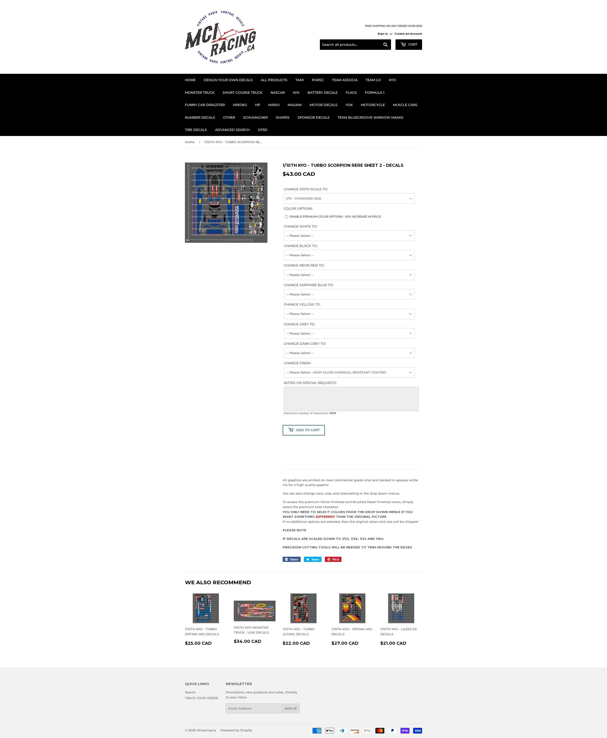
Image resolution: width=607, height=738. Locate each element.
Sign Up (291, 708)
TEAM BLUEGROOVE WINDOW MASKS (370, 117)
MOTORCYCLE (373, 105)
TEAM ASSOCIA (345, 80)
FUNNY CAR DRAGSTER (205, 105)
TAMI (299, 80)
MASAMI (295, 105)
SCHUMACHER (255, 117)
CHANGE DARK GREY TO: (305, 343)
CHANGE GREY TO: (299, 324)
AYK (296, 92)
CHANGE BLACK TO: (300, 246)
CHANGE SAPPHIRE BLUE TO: (308, 285)
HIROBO (240, 105)
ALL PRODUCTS (274, 80)
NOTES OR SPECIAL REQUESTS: (310, 383)
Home (190, 80)
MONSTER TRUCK (200, 92)
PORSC (318, 80)
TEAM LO (373, 80)
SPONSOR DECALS (314, 117)
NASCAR (278, 92)
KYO (392, 80)
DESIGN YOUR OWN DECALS (228, 80)
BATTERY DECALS (323, 92)
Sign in (382, 33)
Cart (412, 44)
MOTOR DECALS (323, 105)
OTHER (229, 117)
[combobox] (355, 44)
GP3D (262, 130)
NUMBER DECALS (200, 117)
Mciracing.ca (206, 730)
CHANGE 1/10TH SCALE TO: (306, 189)
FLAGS (351, 92)
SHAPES (283, 117)
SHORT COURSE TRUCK (242, 92)
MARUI (274, 105)
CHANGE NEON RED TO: (304, 265)
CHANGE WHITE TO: (300, 226)
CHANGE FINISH (297, 363)
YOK (349, 105)
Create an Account (408, 33)
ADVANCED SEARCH (232, 130)
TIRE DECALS (196, 130)
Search (190, 692)
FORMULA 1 (374, 92)
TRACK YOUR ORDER (201, 698)
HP (257, 105)
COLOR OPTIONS (298, 208)
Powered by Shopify (236, 730)
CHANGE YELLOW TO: (302, 304)
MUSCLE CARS (405, 105)
